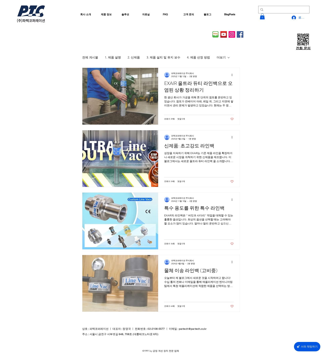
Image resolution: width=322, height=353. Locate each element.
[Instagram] (232, 34)
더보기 (221, 57)
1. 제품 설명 (113, 57)
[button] (262, 16)
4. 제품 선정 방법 (198, 57)
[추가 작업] (233, 75)
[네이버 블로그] (215, 34)
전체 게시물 (90, 57)
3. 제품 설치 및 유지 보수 (163, 57)
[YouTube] (223, 34)
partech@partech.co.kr (192, 328)
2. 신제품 (134, 57)
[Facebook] (240, 34)
